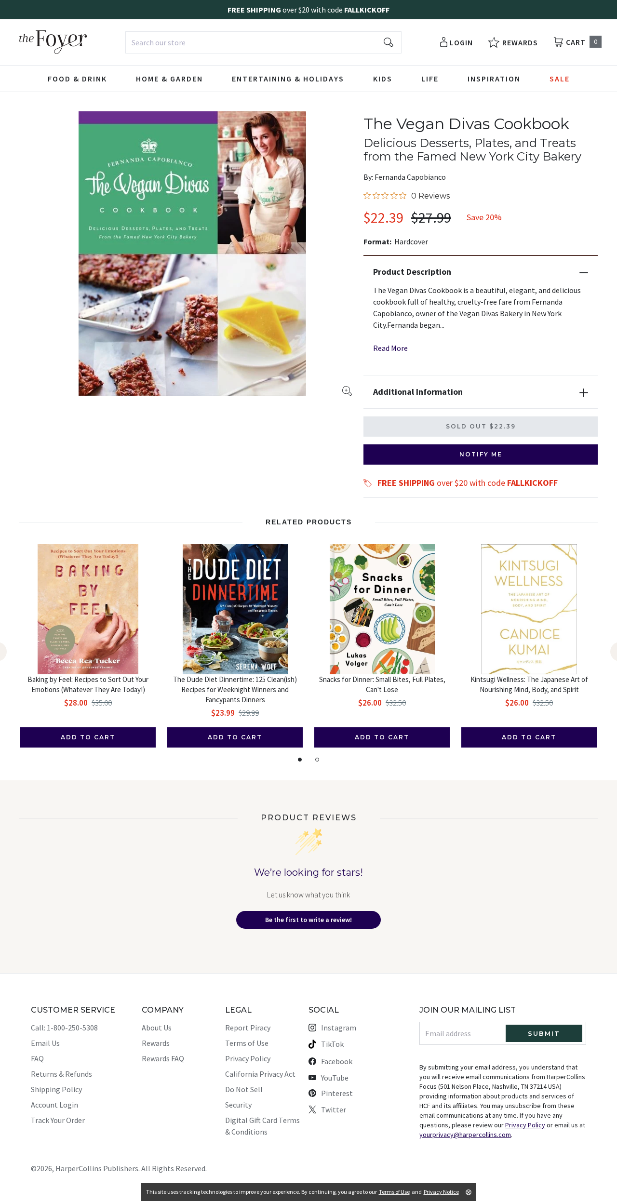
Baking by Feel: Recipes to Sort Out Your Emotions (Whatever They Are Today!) (87, 684)
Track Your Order (58, 1120)
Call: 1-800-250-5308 (64, 1027)
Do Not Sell (244, 1089)
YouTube (335, 1078)
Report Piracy (247, 1027)
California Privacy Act (260, 1074)
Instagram (338, 1027)
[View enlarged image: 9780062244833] (192, 253)
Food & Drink (77, 78)
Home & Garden (169, 78)
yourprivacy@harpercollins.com (465, 1134)
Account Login (54, 1104)
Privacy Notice (441, 1191)
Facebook (336, 1061)
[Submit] (388, 42)
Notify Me (480, 454)
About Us (157, 1027)
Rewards (156, 1043)
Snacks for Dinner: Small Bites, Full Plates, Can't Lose (382, 684)
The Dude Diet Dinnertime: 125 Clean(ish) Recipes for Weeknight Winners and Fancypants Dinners (235, 689)
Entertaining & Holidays (288, 78)
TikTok (332, 1044)
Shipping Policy (56, 1089)
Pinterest (337, 1093)
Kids (382, 78)
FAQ (37, 1058)
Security (238, 1104)
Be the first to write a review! (308, 919)
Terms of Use (246, 1043)
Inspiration (494, 78)
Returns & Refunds (61, 1074)
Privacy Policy (247, 1058)
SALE (560, 78)
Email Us (45, 1043)
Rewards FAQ (163, 1058)
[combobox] (263, 42)
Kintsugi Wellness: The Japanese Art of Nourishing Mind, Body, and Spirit (529, 684)
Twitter (333, 1109)
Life (430, 78)
